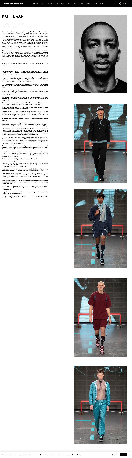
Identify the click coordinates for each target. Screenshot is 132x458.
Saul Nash (21, 24)
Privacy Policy (76, 455)
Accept (124, 455)
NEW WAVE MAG (13, 3)
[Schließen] (130, 454)
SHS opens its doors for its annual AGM (35, 55)
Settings (114, 455)
